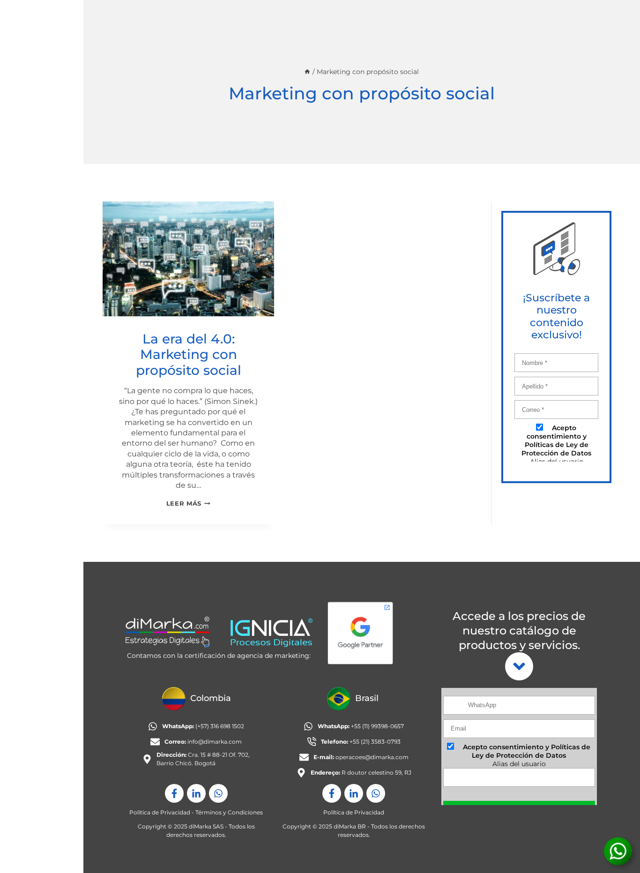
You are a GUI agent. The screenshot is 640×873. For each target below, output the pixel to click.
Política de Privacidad (159, 812)
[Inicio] (307, 71)
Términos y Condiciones (229, 812)
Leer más (188, 503)
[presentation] (189, 258)
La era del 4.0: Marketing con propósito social (188, 354)
